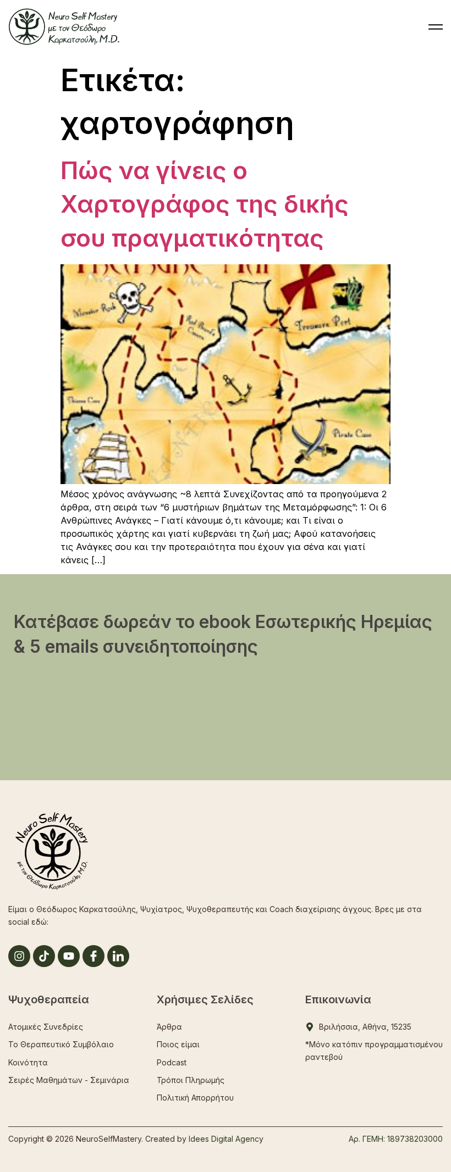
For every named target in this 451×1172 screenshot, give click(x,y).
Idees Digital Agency (226, 1138)
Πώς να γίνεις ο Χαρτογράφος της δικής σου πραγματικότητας (205, 204)
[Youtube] (69, 956)
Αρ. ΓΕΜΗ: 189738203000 (396, 1138)
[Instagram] (19, 956)
